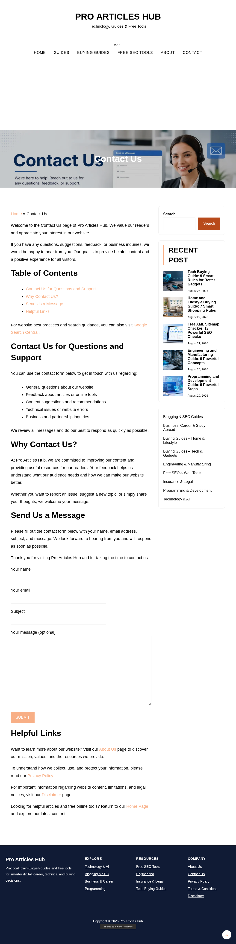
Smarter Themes (124, 926)
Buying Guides (93, 53)
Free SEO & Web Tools (182, 473)
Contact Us (196, 874)
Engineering (145, 874)
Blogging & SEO (97, 874)
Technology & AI (176, 499)
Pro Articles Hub (118, 16)
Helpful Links (38, 311)
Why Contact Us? (42, 296)
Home (40, 53)
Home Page (137, 806)
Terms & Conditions (202, 889)
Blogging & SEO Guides (183, 417)
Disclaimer (51, 795)
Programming (95, 889)
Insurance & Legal (178, 482)
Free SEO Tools (135, 53)
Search (169, 214)
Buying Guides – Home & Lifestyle (184, 440)
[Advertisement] (118, 95)
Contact (192, 53)
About (168, 53)
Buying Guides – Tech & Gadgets (183, 453)
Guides (61, 53)
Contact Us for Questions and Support (61, 289)
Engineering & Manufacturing (187, 464)
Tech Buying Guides (151, 889)
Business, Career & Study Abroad (184, 428)
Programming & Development (187, 490)
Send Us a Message (44, 304)
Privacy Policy (40, 775)
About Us (107, 749)
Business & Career (99, 881)
